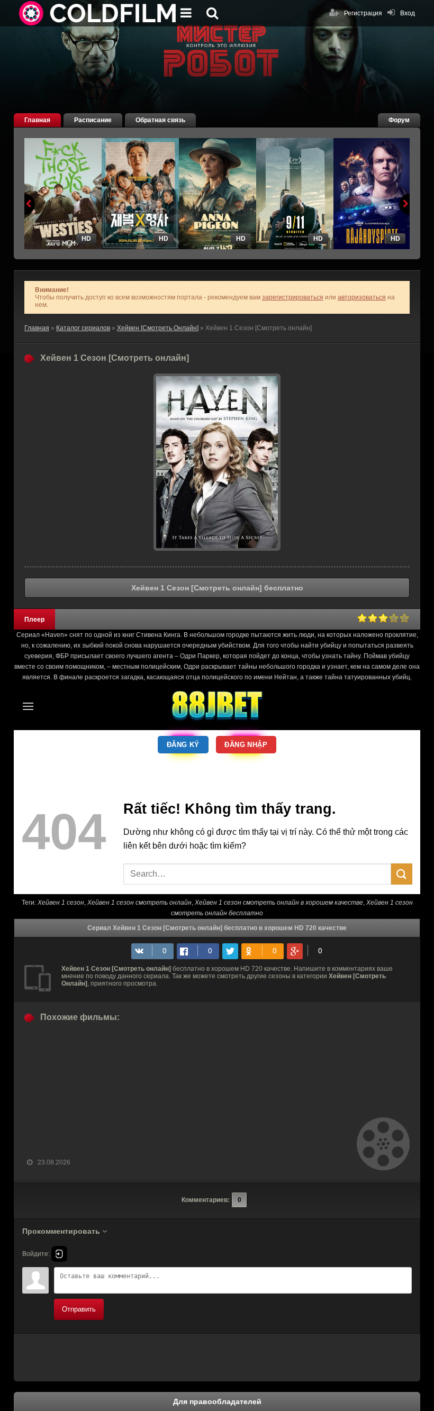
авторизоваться (362, 297)
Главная (37, 120)
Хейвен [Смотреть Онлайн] (157, 328)
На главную (98, 13)
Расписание (93, 120)
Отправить (79, 1309)
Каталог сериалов (83, 328)
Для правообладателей (217, 1401)
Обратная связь (160, 120)
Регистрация (363, 13)
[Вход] (59, 1254)
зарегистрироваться (292, 297)
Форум (399, 120)
